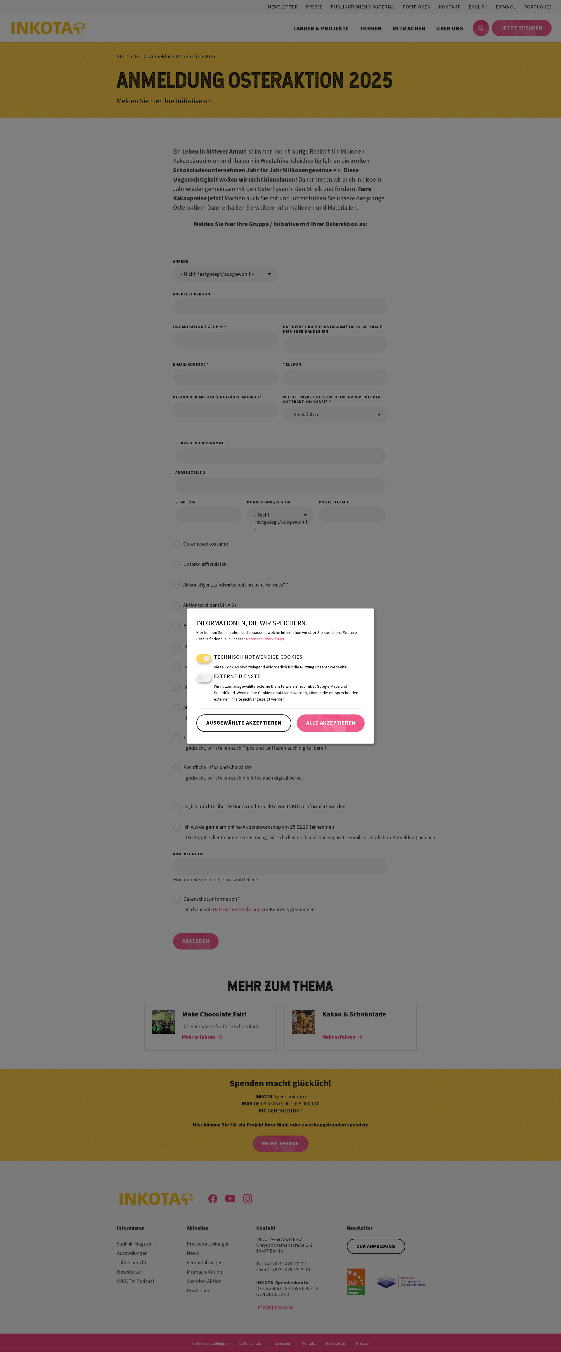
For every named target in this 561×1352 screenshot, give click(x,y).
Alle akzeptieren (330, 723)
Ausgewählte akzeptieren (243, 723)
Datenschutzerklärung (265, 639)
